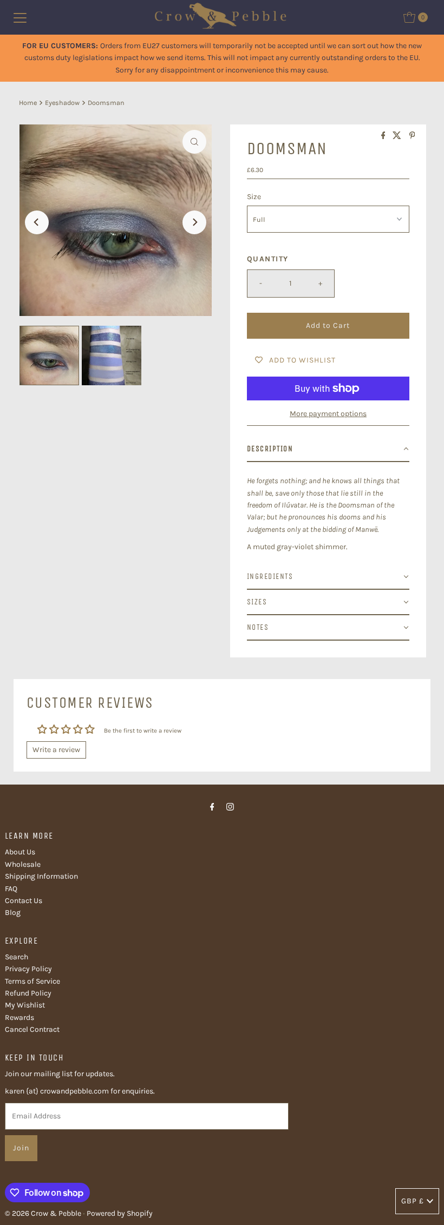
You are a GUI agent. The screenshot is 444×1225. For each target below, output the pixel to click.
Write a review (56, 749)
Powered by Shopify (120, 1213)
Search (16, 956)
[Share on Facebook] (384, 136)
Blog (13, 912)
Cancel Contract (32, 1029)
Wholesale (23, 864)
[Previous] (37, 222)
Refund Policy (28, 993)
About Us (20, 852)
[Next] (194, 222)
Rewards (19, 1017)
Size (254, 196)
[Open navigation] (20, 17)
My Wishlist (25, 1005)
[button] (328, 449)
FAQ (11, 888)
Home (28, 102)
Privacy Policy (28, 968)
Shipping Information (41, 876)
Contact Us (23, 900)
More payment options (328, 413)
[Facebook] (212, 807)
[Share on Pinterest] (412, 136)
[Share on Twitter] (398, 136)
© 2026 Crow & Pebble (43, 1213)
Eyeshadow (62, 102)
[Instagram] (230, 807)
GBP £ (412, 1201)
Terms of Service (32, 981)
